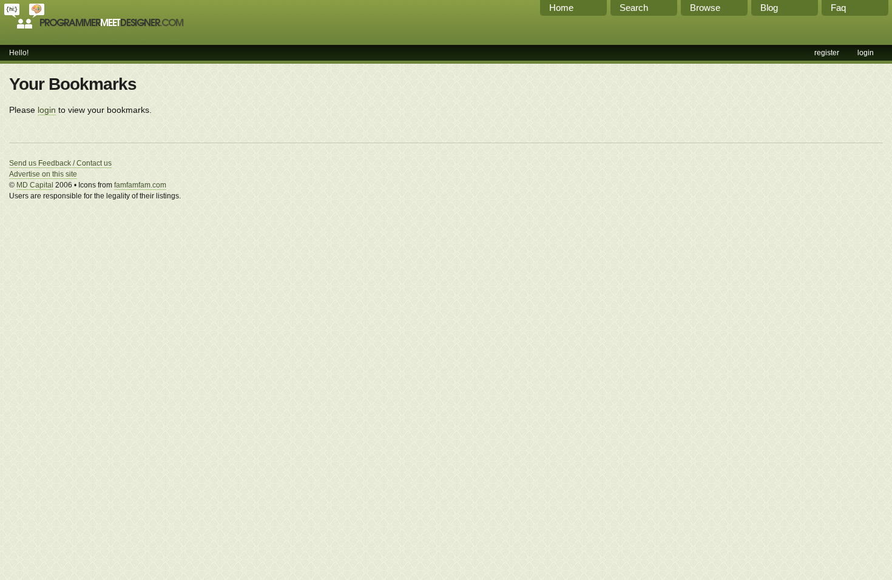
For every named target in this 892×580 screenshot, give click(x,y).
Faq (838, 7)
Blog (769, 7)
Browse (705, 7)
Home (561, 7)
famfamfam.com (140, 185)
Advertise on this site (43, 174)
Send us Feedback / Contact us (60, 163)
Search (634, 7)
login (865, 53)
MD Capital (34, 185)
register (826, 53)
